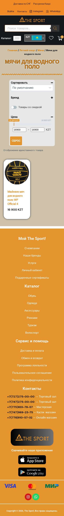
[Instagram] (28, 496)
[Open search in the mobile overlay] (32, 28)
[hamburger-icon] (17, 38)
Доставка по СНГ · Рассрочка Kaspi (32, 3)
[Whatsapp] (35, 496)
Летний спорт (27, 50)
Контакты (22, 11)
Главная (12, 50)
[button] (18, 208)
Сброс (16, 140)
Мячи (41, 50)
